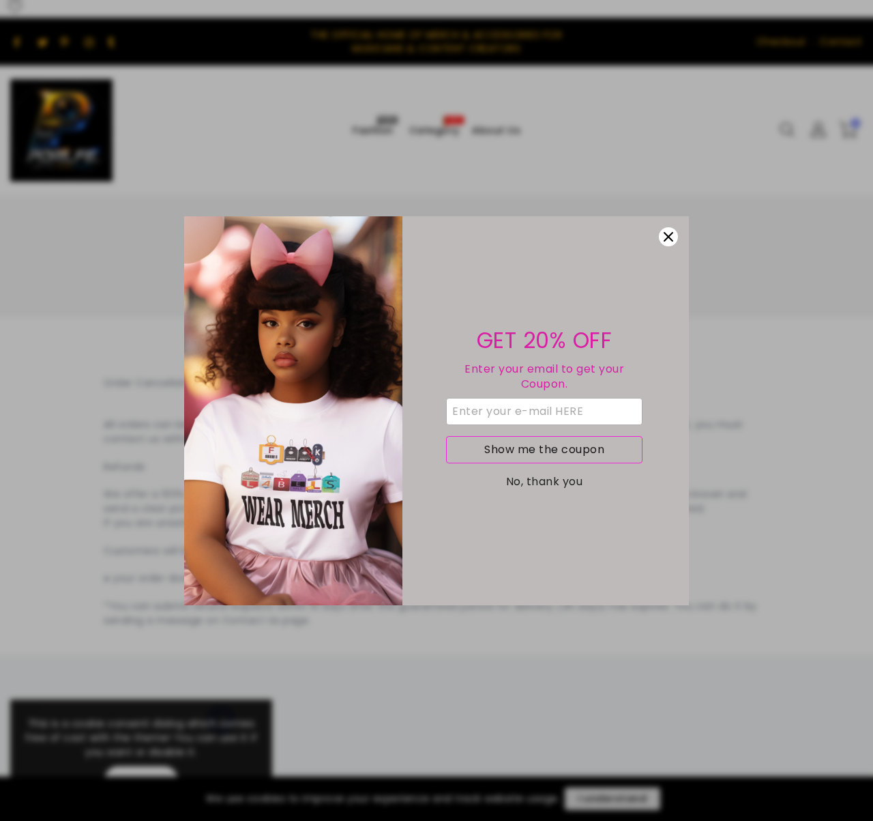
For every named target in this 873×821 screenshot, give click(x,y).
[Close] (668, 236)
